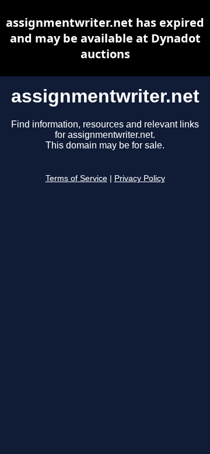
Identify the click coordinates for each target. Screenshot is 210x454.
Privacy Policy (139, 178)
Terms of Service (76, 178)
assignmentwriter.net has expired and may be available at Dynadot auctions (105, 38)
